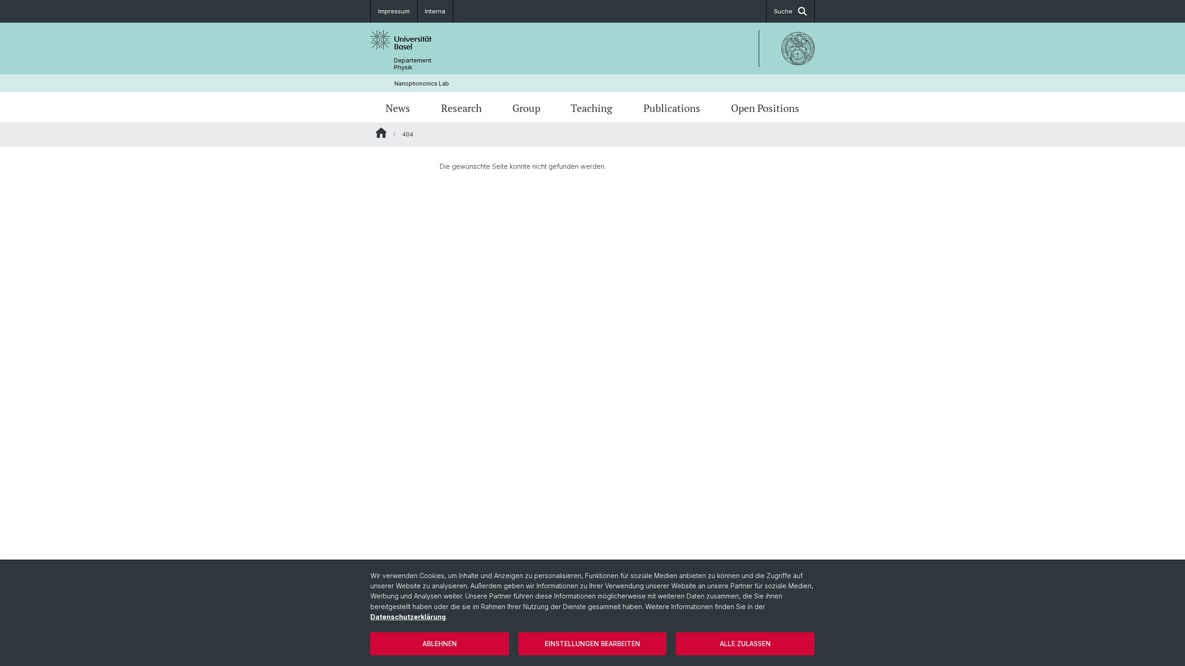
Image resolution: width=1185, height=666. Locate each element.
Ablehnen (440, 644)
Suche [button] (783, 11)
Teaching (591, 108)
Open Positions (765, 108)
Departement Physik (412, 64)
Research (461, 108)
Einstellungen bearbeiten (592, 644)
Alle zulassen (745, 644)
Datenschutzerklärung (408, 617)
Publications (671, 108)
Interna (435, 11)
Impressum (394, 11)
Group (526, 108)
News (398, 108)
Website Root (381, 133)
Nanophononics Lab (421, 83)
